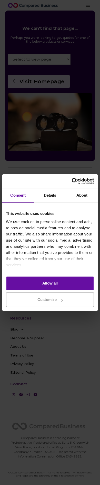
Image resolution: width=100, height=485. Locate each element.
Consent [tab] (18, 195)
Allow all (50, 283)
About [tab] (82, 195)
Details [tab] (50, 195)
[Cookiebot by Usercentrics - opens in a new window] (72, 181)
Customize (47, 299)
